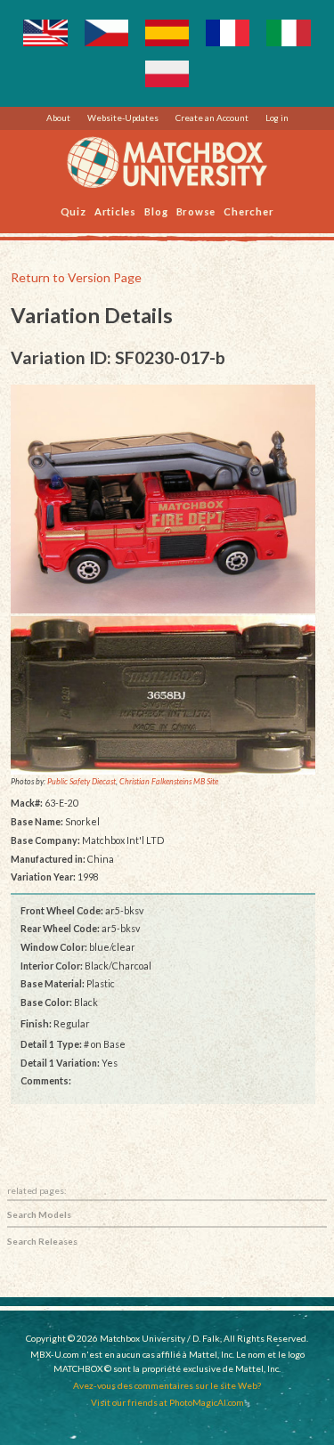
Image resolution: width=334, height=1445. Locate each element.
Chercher (248, 210)
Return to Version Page (76, 277)
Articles (115, 210)
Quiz (73, 210)
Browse (196, 210)
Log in (277, 117)
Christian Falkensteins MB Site (168, 782)
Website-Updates (123, 117)
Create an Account (211, 117)
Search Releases (42, 1241)
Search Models (39, 1214)
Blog (155, 210)
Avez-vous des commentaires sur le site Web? (167, 1385)
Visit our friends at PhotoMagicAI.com (167, 1402)
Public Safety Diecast (81, 782)
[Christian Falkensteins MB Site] (163, 694)
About (58, 117)
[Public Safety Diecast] (163, 499)
